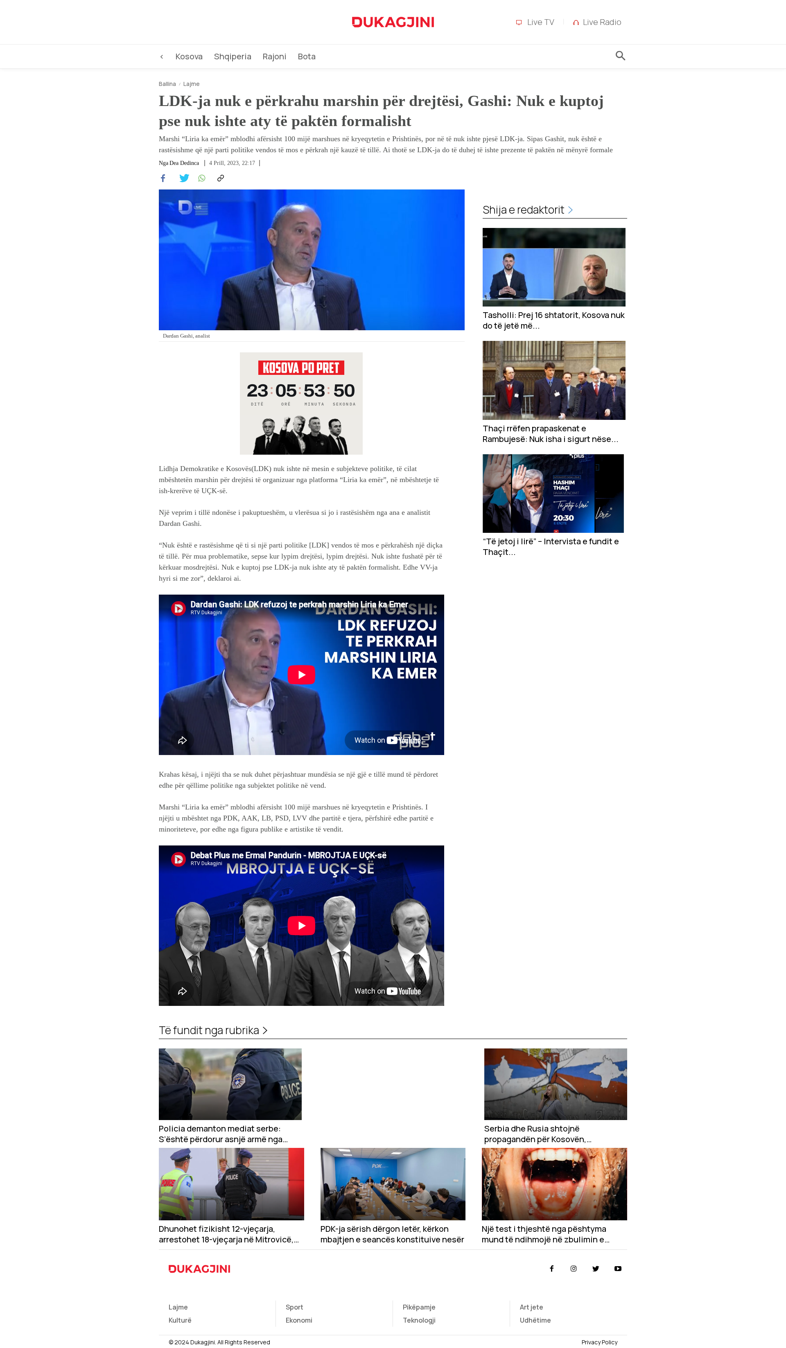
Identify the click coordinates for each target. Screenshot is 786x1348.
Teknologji (419, 1320)
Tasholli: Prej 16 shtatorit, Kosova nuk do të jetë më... (554, 320)
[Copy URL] (219, 178)
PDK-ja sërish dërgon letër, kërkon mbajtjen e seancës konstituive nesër (392, 1234)
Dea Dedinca (184, 163)
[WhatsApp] (200, 178)
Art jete (531, 1307)
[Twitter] (182, 178)
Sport (294, 1307)
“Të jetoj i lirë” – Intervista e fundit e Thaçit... (551, 546)
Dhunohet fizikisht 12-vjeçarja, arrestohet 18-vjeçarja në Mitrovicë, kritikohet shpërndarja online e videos (231, 1234)
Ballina (167, 84)
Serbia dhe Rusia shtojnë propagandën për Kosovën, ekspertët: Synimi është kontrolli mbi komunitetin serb (555, 1134)
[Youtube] (618, 1269)
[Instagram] (574, 1269)
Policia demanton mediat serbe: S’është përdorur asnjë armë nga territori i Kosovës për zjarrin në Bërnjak (220, 1134)
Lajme (191, 84)
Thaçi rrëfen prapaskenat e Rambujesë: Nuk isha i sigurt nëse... (551, 433)
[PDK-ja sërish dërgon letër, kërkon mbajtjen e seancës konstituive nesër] (393, 1184)
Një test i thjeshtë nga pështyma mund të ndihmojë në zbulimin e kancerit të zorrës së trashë (544, 1234)
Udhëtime (535, 1320)
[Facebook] (163, 178)
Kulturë (180, 1320)
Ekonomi (299, 1320)
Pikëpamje (419, 1307)
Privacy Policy (599, 1342)
